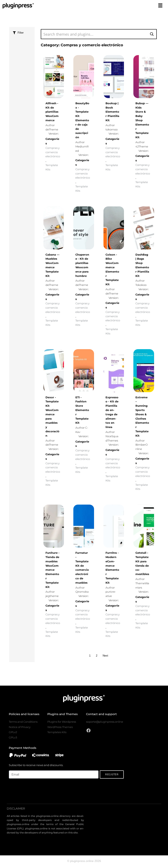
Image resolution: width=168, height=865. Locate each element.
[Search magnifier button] (151, 34)
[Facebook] (88, 730)
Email (12, 768)
